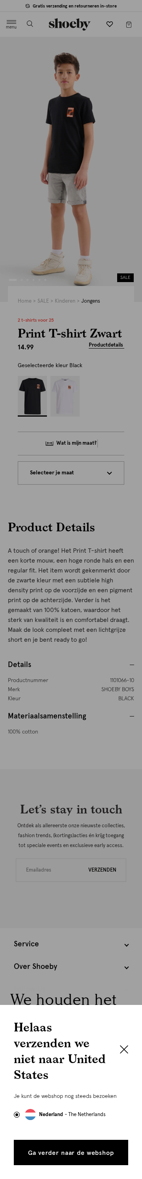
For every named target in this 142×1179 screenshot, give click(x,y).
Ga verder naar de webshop (71, 1153)
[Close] (124, 1050)
